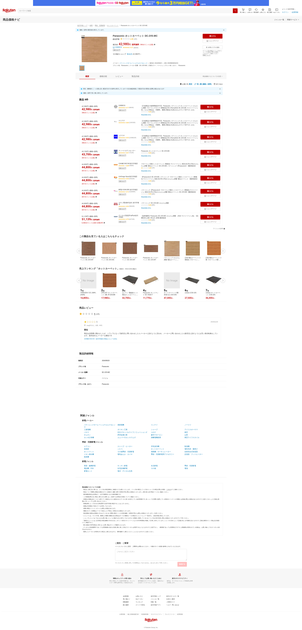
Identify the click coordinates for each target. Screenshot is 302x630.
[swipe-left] (79, 251)
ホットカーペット (112, 25)
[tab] (87, 76)
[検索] (235, 10)
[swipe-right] (223, 251)
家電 (91, 25)
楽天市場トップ (82, 25)
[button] (250, 10)
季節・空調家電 (100, 25)
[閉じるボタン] (224, 30)
